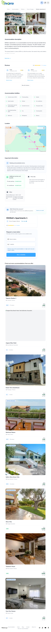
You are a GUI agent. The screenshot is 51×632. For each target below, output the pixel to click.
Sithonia (18, 221)
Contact (27, 627)
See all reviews (25, 85)
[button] (39, 65)
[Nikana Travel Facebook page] (48, 628)
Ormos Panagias (12, 221)
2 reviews (44, 65)
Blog (23, 627)
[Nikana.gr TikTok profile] (42, 628)
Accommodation (11, 627)
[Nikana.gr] (8, 3)
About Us (34, 627)
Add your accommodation (23, 628)
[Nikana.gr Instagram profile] (40, 628)
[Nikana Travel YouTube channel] (45, 628)
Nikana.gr (4, 628)
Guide (18, 627)
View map (23, 221)
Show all (43, 32)
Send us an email (40, 210)
